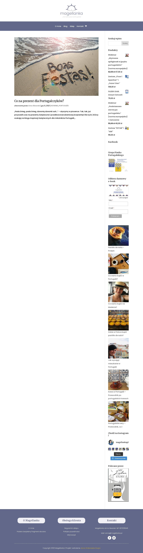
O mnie (58, 26)
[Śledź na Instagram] (114, 538)
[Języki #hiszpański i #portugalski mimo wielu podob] (120, 449)
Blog (65, 26)
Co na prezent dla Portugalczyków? (39, 101)
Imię (111, 200)
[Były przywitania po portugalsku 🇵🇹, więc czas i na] (113, 449)
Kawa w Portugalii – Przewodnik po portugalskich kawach (118, 395)
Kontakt (80, 26)
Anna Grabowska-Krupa (90, 548)
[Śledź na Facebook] (109, 538)
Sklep (72, 26)
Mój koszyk (71, 535)
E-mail (111, 208)
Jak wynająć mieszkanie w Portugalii (114, 363)
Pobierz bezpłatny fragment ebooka (31, 531)
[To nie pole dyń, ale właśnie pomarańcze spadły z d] (124, 449)
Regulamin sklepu (71, 528)
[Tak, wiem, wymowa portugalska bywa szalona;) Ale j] (109, 449)
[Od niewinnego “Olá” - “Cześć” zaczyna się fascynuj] (116, 449)
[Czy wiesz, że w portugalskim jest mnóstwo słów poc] (127, 449)
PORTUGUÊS (63, 106)
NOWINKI (54, 106)
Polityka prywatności (71, 531)
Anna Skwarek (34, 106)
